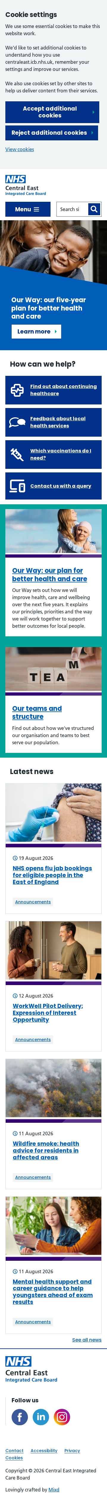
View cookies (19, 149)
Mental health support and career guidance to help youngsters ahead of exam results (53, 1292)
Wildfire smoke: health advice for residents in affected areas (46, 1151)
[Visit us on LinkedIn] (41, 1417)
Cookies (14, 1458)
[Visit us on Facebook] (20, 1417)
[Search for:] (72, 209)
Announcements (33, 902)
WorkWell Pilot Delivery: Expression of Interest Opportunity (48, 1013)
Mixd (53, 1490)
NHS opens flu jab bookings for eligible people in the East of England (52, 875)
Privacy (72, 1451)
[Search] (94, 209)
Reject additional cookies (49, 133)
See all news (87, 1339)
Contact (14, 1451)
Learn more (34, 332)
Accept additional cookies (50, 112)
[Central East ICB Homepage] (25, 185)
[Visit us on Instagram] (62, 1417)
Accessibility (44, 1451)
